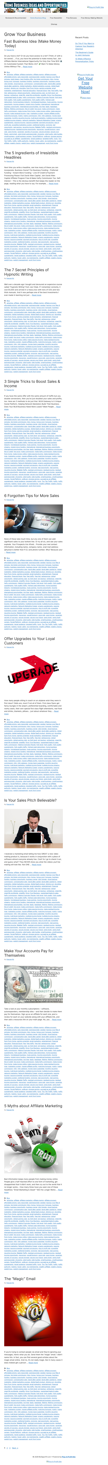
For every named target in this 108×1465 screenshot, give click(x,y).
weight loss (26, 143)
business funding (26, 81)
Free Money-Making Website (92, 18)
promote (49, 125)
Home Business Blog (38, 18)
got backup (42, 210)
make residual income (18, 113)
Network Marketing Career (45, 120)
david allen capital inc (11, 86)
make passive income (35, 228)
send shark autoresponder (27, 134)
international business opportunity (48, 221)
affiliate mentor (38, 74)
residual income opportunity (26, 129)
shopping (40, 134)
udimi (42, 141)
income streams (19, 104)
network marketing (29, 120)
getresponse (12, 93)
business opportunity (40, 81)
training (31, 141)
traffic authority (23, 141)
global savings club (38, 93)
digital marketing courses (41, 86)
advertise (10, 74)
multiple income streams (13, 120)
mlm (39, 116)
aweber (42, 77)
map (28, 113)
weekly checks (15, 143)
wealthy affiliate (44, 258)
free (49, 90)
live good (38, 109)
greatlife (43, 95)
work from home (52, 143)
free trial (37, 207)
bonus (56, 79)
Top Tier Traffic (47, 255)
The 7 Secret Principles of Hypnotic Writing (26, 272)
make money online (43, 111)
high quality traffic (38, 100)
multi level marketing (38, 118)
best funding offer (26, 79)
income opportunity (44, 219)
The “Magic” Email (19, 1278)
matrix (20, 116)
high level (58, 97)
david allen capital (54, 84)
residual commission (53, 127)
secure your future (36, 249)
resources (40, 129)
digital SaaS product (38, 203)
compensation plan (40, 84)
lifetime (6, 109)
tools (56, 138)
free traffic (55, 90)
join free (42, 106)
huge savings (52, 102)
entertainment (17, 90)
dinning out (14, 88)
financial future (42, 90)
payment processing (46, 122)
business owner (54, 81)
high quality (8, 100)
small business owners (24, 136)
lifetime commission (17, 109)
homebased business (38, 102)
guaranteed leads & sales (13, 97)
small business (9, 136)
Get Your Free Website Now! (85, 85)
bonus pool (8, 81)
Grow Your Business (54, 95)
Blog (8, 72)
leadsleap (53, 106)
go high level (50, 93)
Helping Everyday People (45, 97)
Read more (27, 67)
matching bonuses (10, 116)
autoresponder (34, 77)
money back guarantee (36, 232)
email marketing (35, 205)
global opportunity (23, 93)
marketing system (36, 113)
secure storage (44, 132)
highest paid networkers (36, 217)
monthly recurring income (21, 118)
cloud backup (18, 84)
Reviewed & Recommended (15, 18)
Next (15, 1448)
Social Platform (37, 136)
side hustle (49, 134)
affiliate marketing (26, 74)
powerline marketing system (22, 125)
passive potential (32, 122)
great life (22, 95)
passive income (19, 122)
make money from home (26, 111)
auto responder (23, 77)
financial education (29, 90)
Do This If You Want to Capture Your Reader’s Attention (84, 46)
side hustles (58, 134)
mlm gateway (46, 116)
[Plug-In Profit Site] (85, 75)
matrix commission (30, 116)
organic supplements (45, 237)
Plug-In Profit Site (69, 1457)
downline (22, 88)
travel (37, 141)
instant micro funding (33, 104)
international (45, 104)
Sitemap (54, 24)
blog (51, 79)
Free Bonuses (71, 18)
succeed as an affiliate (12, 138)
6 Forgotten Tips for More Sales (31, 495)
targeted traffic (48, 138)
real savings (17, 127)
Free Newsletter (56, 18)
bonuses (16, 81)
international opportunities (29, 106)
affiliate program (50, 74)
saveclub (21, 132)
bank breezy (15, 79)
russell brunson (50, 129)
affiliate (16, 74)
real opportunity (43, 242)
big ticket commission (41, 79)
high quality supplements (22, 100)
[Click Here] (85, 98)
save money (12, 132)
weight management (38, 143)
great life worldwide (33, 95)
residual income (9, 129)
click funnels (8, 84)
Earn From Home (32, 88)
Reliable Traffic (40, 127)
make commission (48, 109)
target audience (36, 138)
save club (41, 246)
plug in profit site (44, 239)
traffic (15, 141)
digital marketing (26, 86)
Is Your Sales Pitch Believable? (30, 800)
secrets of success (31, 132)
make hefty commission (43, 226)
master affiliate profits (52, 113)
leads (47, 106)
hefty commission (29, 97)
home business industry (21, 102)
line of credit (29, 109)
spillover (47, 136)
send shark (13, 134)
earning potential (45, 88)
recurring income (28, 127)
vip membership (50, 141)
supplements (25, 138)
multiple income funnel (54, 118)
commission (28, 84)
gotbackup (14, 95)
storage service (56, 136)
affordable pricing (10, 77)
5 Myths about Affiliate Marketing (33, 1106)
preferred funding (39, 125)
